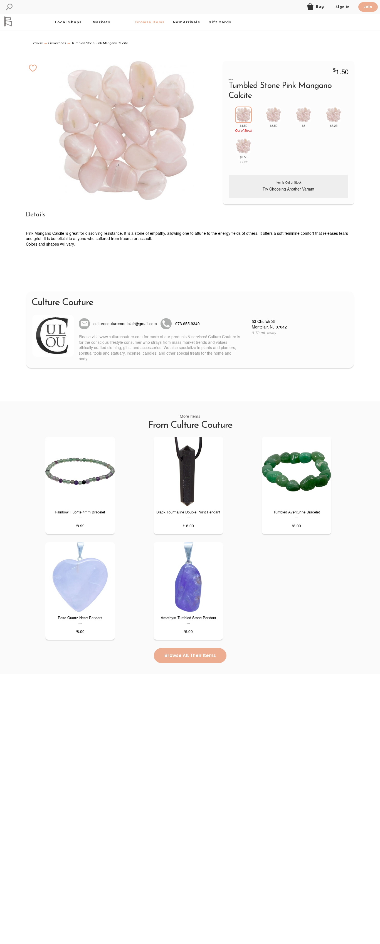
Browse (37, 43)
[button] (9, 7)
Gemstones (57, 43)
